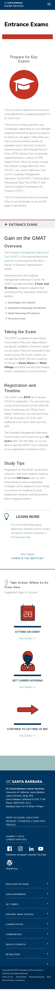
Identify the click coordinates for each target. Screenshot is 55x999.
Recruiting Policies (36, 977)
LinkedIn (32, 854)
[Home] (13, 6)
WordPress (12, 868)
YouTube (41, 854)
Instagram (22, 854)
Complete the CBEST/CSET (27, 558)
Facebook (11, 854)
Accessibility (21, 977)
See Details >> (27, 638)
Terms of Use (7, 977)
